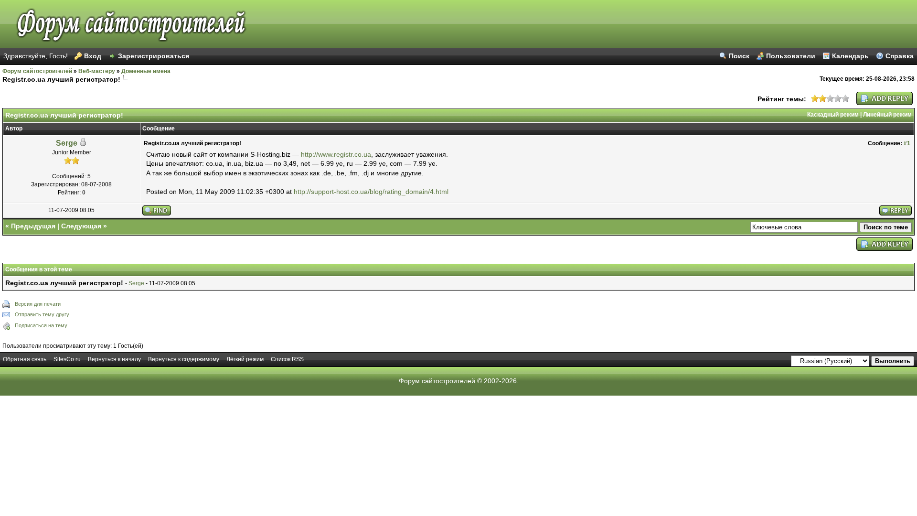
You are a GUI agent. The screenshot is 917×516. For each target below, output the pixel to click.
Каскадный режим (833, 114)
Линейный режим (887, 114)
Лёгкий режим (245, 359)
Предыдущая (33, 226)
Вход (92, 56)
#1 (907, 143)
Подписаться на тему (41, 325)
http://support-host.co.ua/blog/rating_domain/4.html (371, 191)
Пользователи (790, 56)
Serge (66, 143)
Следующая (81, 226)
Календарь (850, 56)
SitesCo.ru (67, 359)
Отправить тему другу (42, 314)
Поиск (739, 56)
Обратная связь (24, 359)
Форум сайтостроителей (37, 71)
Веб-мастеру (96, 71)
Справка (899, 56)
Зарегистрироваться (153, 56)
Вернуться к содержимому (183, 359)
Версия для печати (38, 304)
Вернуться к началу (114, 359)
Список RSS (287, 359)
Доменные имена (146, 71)
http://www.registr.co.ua (336, 154)
